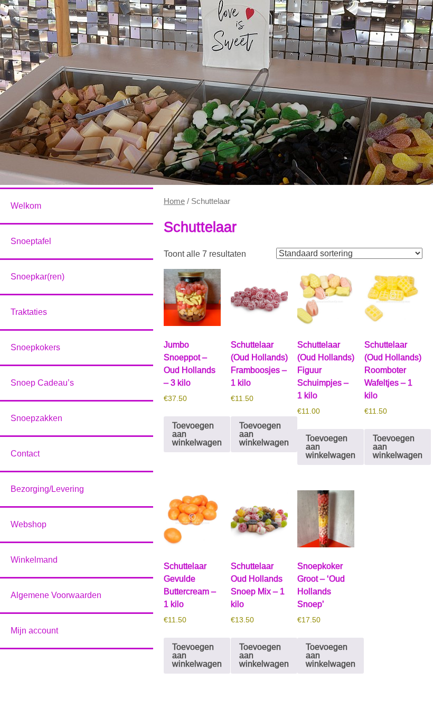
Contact (25, 453)
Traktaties (29, 311)
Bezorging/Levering (47, 488)
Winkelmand (34, 559)
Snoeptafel (31, 241)
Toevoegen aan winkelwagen (197, 434)
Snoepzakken (36, 418)
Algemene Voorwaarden (56, 595)
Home (174, 201)
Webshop (28, 524)
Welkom (26, 205)
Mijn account (34, 630)
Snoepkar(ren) (37, 276)
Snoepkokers (35, 347)
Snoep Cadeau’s (42, 382)
